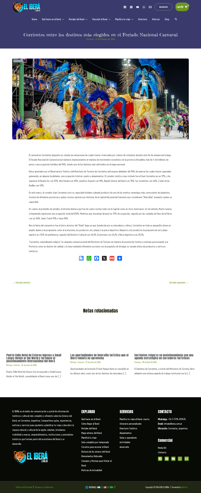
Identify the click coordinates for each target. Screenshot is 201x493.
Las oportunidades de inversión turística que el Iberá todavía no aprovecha (99, 356)
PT (115, 487)
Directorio (142, 19)
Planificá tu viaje (88, 437)
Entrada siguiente (178, 282)
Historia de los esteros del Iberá (95, 451)
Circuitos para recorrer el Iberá (95, 446)
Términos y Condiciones (44, 487)
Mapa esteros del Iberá (91, 432)
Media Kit (162, 447)
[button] (164, 6)
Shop (167, 19)
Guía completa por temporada (95, 442)
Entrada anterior (21, 282)
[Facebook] (125, 7)
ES (102, 487)
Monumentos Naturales (91, 456)
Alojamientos (126, 432)
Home (34, 19)
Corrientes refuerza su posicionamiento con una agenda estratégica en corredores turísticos (163, 356)
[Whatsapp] (144, 7)
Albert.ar (184, 487)
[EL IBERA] (27, 6)
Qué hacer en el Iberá (51, 19)
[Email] (186, 459)
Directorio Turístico (128, 428)
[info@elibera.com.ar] (150, 7)
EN (108, 487)
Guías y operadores (128, 437)
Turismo (89, 39)
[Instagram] (131, 7)
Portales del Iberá (76, 19)
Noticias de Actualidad (91, 470)
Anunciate (124, 446)
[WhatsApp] (180, 459)
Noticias (156, 19)
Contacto (162, 452)
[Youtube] (137, 7)
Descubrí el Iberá (99, 19)
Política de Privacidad (24, 487)
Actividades (125, 442)
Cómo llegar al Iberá (90, 423)
